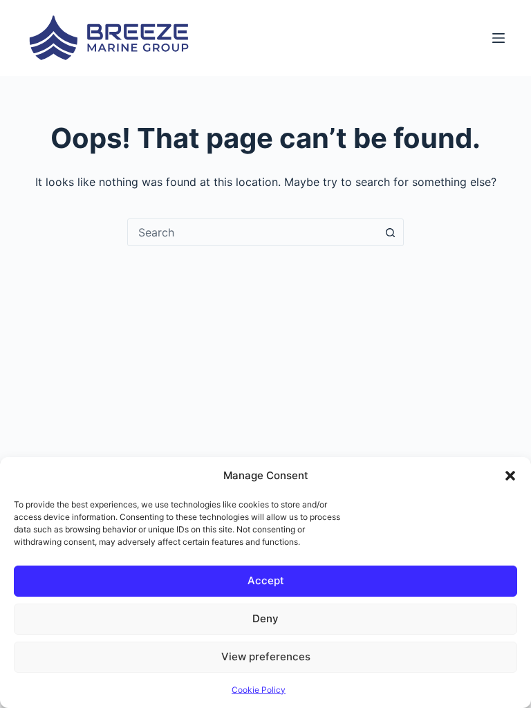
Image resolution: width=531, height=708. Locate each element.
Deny (265, 618)
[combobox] (252, 232)
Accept (266, 580)
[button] (510, 476)
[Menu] (498, 38)
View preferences (265, 656)
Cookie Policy (259, 689)
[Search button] (390, 232)
